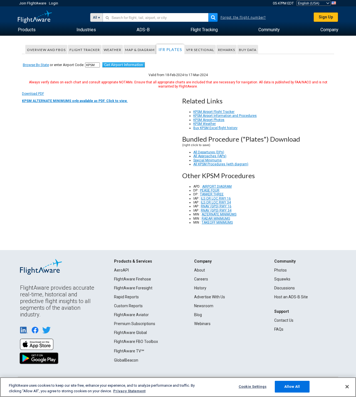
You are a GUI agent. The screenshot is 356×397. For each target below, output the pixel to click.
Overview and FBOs (46, 50)
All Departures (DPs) (208, 152)
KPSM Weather (204, 124)
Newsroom (203, 306)
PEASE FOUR (209, 190)
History (200, 288)
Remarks (226, 50)
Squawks (282, 279)
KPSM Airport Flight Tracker (213, 112)
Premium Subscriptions (134, 323)
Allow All (292, 386)
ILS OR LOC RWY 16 (216, 198)
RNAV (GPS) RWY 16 (216, 206)
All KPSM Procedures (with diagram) (220, 164)
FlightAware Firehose (132, 279)
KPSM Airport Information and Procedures (225, 116)
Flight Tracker (85, 50)
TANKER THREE (212, 194)
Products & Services (133, 261)
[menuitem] (26, 30)
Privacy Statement (129, 391)
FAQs (278, 329)
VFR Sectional (200, 50)
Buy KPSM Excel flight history (215, 128)
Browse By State (36, 65)
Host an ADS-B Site (291, 297)
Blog (198, 315)
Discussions (284, 288)
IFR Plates (170, 49)
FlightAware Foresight (133, 288)
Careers (201, 279)
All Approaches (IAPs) (209, 156)
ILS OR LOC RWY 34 (216, 202)
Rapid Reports (126, 297)
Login (53, 3)
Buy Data (247, 50)
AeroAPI (121, 270)
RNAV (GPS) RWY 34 (216, 210)
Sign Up (326, 17)
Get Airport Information (123, 64)
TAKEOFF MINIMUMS (217, 222)
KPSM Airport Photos (208, 120)
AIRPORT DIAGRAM (217, 186)
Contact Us (283, 320)
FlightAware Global (130, 332)
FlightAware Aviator (131, 315)
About (199, 270)
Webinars (202, 323)
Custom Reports (128, 306)
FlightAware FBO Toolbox (136, 341)
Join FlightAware (32, 3)
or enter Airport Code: (53, 65)
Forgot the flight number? (243, 18)
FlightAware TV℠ (129, 351)
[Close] (347, 387)
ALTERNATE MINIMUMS (219, 214)
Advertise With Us (209, 297)
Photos (280, 270)
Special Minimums (207, 160)
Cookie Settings (252, 386)
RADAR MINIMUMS (216, 219)
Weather (112, 50)
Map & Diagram (140, 50)
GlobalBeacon (126, 360)
